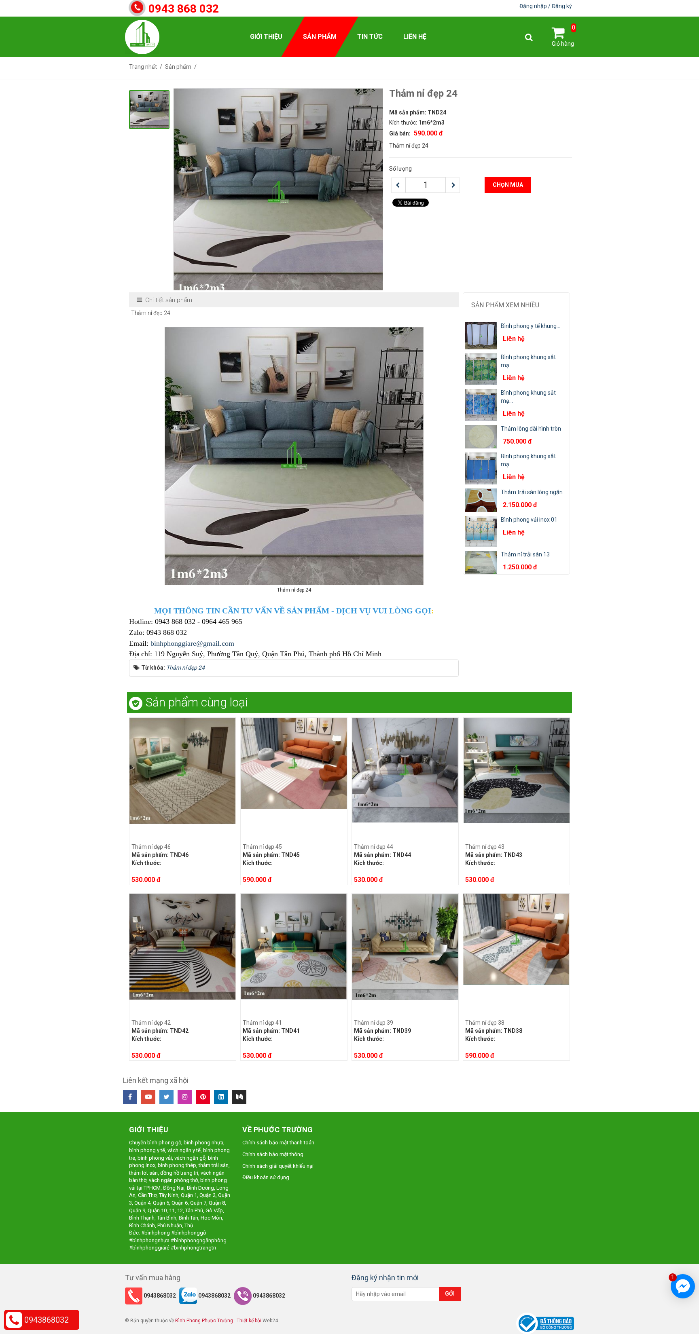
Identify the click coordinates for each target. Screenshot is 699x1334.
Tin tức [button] (370, 36)
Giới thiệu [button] (266, 36)
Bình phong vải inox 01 (529, 519)
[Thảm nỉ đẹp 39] (405, 946)
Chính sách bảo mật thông (272, 1154)
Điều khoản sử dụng (265, 1177)
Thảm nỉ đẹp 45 (262, 847)
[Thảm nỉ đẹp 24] (278, 192)
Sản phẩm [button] (320, 36)
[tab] (164, 300)
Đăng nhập (533, 6)
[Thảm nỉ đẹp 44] (405, 769)
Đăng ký (562, 6)
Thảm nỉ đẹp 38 (484, 1022)
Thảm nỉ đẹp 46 (151, 847)
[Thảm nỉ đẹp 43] (516, 770)
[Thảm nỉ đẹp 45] (294, 763)
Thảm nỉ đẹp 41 (262, 1022)
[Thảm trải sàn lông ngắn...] (481, 500)
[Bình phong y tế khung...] (481, 335)
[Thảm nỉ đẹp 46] (182, 770)
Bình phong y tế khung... (530, 326)
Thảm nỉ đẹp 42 (151, 1022)
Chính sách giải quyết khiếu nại (277, 1166)
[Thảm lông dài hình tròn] (481, 436)
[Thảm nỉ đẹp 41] (294, 946)
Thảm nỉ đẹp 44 (373, 847)
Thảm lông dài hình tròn (531, 428)
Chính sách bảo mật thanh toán (278, 1143)
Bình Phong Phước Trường (204, 1320)
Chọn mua (508, 185)
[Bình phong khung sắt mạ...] (481, 369)
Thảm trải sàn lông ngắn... (533, 492)
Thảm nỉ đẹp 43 (484, 847)
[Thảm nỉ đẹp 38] (516, 938)
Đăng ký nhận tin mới (385, 1277)
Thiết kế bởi (249, 1320)
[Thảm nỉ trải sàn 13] (481, 562)
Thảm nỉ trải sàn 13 (525, 554)
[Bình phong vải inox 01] (481, 531)
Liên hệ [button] (414, 36)
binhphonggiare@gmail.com (192, 643)
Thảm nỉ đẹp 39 (373, 1022)
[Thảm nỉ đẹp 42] (182, 946)
